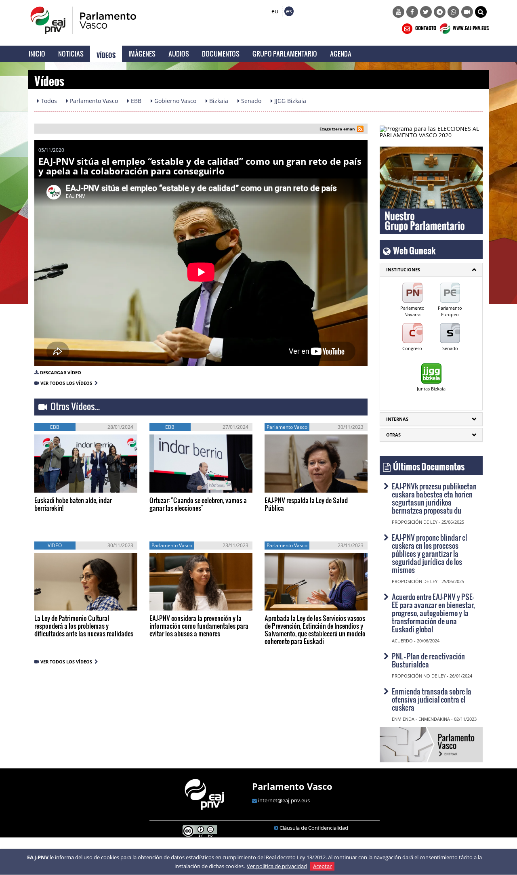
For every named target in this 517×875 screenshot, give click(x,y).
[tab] (431, 269)
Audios (178, 53)
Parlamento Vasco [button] (93, 101)
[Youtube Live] (467, 12)
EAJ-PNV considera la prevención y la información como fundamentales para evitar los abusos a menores (198, 625)
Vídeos (106, 54)
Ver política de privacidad (277, 866)
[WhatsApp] (453, 12)
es (289, 11)
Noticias (71, 53)
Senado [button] (250, 101)
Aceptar (322, 866)
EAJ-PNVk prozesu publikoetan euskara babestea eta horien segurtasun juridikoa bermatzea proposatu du (434, 498)
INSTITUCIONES (403, 269)
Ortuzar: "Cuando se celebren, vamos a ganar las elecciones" (198, 503)
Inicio (37, 53)
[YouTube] (398, 12)
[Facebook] (412, 12)
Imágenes (142, 53)
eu (274, 11)
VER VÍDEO (58, 484)
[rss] (360, 130)
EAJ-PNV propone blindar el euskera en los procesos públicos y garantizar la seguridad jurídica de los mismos (429, 553)
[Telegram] (440, 12)
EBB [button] (135, 101)
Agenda (340, 53)
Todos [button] (48, 101)
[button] (481, 12)
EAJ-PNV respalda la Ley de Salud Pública (306, 503)
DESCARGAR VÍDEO (60, 372)
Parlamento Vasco (292, 786)
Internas (397, 419)
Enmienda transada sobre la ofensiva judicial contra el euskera (431, 699)
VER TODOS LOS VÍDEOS (67, 383)
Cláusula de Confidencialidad (314, 827)
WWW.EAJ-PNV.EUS (470, 27)
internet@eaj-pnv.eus (284, 800)
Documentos (221, 53)
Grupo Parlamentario (284, 53)
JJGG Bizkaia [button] (289, 101)
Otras (393, 435)
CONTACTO (425, 27)
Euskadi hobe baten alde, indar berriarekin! (73, 503)
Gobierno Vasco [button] (174, 101)
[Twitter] (426, 12)
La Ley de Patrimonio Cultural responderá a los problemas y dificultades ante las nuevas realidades (83, 625)
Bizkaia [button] (218, 101)
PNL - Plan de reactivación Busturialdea (428, 659)
